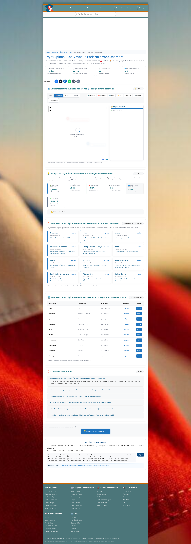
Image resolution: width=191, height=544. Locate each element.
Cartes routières (102, 497)
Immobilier (98, 8)
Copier (141, 455)
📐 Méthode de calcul (58, 212)
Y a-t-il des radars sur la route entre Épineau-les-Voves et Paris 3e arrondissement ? (81, 402)
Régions (73, 500)
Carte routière (101, 494)
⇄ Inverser (128, 95)
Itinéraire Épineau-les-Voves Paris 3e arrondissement (91, 465)
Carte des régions (51, 494)
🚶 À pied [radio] (75, 95)
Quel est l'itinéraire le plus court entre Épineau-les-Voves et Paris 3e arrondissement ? (82, 409)
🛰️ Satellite (91, 95)
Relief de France (50, 508)
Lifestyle (142, 8)
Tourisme (73, 8)
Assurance (109, 8)
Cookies (73, 526)
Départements (75, 502)
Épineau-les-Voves (66, 52)
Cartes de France (66, 465)
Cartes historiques (51, 505)
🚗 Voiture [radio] (58, 95)
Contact (73, 528)
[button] (50, 107)
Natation (126, 500)
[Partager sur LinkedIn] (65, 81)
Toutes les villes (76, 491)
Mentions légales (112, 473)
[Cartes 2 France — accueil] (49, 7)
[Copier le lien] (78, 81)
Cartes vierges (49, 502)
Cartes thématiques (51, 531)
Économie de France (51, 526)
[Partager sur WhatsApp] (69, 81)
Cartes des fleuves (51, 500)
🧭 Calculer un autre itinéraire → (95, 431)
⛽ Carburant (102, 95)
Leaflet (106, 160)
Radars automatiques (104, 500)
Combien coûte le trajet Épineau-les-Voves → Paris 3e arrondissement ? (76, 396)
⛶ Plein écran (53, 100)
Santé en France (50, 528)
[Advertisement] (95, 35)
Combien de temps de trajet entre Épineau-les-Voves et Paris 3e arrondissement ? (80, 390)
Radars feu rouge (102, 502)
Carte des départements (53, 497)
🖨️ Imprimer (137, 95)
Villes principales (76, 505)
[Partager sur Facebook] (56, 81)
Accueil (47, 52)
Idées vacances (50, 520)
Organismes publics (77, 497)
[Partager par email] (74, 81)
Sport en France (128, 491)
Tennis (125, 497)
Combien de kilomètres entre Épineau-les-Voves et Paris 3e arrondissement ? (78, 378)
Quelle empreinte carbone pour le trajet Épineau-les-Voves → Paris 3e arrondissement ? (82, 415)
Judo (124, 502)
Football (126, 494)
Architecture (49, 523)
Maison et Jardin (85, 8)
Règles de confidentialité (131, 473)
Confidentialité (75, 523)
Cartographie (131, 8)
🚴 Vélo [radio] (67, 95)
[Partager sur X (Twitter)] (60, 81)
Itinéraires (55, 52)
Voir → (139, 308)
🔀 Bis (119, 95)
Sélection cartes (50, 491)
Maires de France (76, 494)
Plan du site (75, 531)
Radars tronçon (102, 505)
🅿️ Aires (111, 95)
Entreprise (119, 8)
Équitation (126, 505)
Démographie (75, 508)
